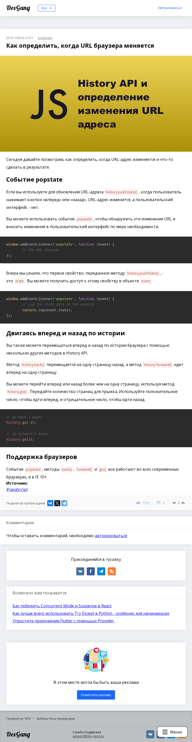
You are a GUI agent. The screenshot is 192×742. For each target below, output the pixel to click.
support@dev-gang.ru (88, 736)
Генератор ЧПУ (18, 718)
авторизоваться (111, 535)
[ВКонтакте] (50, 503)
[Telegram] (64, 503)
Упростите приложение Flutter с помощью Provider (63, 621)
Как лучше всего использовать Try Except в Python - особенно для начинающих (90, 613)
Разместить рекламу (96, 695)
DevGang (19, 7)
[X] (57, 503)
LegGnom (45, 37)
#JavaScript (17, 489)
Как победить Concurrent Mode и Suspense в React (62, 606)
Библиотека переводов (56, 718)
